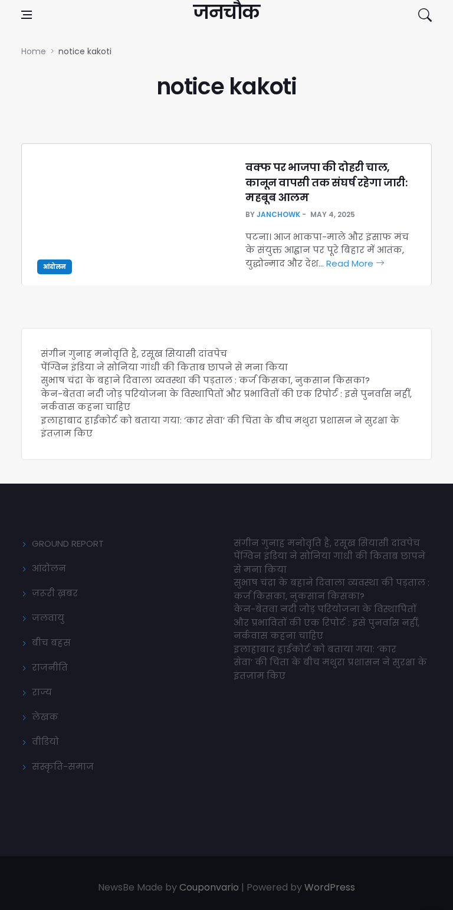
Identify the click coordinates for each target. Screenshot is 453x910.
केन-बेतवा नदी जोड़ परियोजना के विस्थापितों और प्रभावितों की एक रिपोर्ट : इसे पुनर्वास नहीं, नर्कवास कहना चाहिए (326, 622)
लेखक (45, 717)
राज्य (42, 692)
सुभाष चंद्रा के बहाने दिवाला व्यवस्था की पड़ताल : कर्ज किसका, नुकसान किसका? (205, 380)
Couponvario (209, 887)
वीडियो (45, 741)
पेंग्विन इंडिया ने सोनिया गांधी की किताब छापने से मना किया (164, 367)
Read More (351, 263)
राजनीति (50, 667)
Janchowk (278, 214)
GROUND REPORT (68, 543)
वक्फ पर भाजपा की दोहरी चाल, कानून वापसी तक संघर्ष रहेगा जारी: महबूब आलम (326, 182)
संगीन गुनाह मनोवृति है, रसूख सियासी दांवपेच (134, 353)
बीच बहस (51, 642)
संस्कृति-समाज (63, 766)
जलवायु (48, 618)
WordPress (329, 887)
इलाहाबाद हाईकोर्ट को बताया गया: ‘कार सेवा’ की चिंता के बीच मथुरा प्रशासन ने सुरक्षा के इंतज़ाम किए (330, 662)
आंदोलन (54, 266)
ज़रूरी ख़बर (55, 593)
